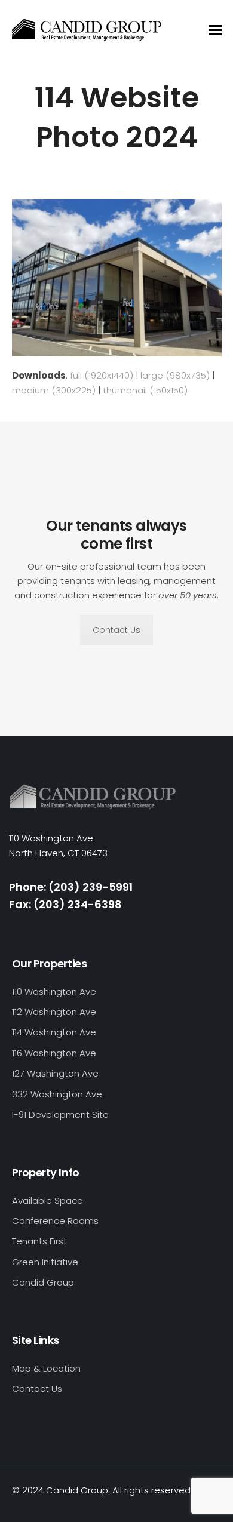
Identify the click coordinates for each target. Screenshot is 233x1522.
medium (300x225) (54, 390)
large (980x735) (175, 375)
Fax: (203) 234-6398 (65, 904)
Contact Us (116, 630)
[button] (215, 30)
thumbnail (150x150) (145, 390)
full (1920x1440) (101, 375)
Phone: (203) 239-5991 (71, 887)
